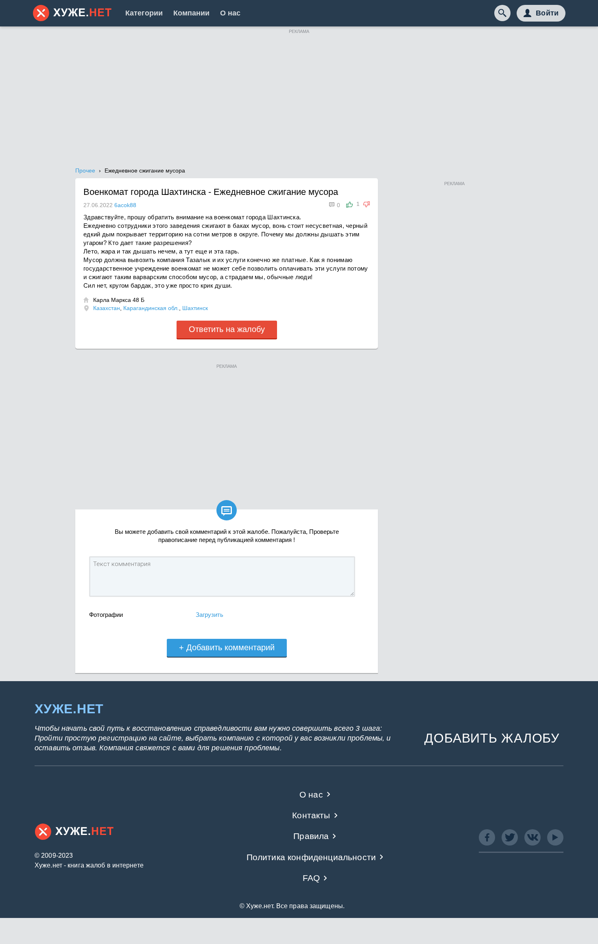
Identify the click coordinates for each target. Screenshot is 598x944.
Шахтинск (195, 308)
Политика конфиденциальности (311, 857)
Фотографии (106, 614)
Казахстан (106, 308)
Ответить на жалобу (227, 329)
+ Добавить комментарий (227, 647)
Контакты (311, 815)
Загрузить (209, 614)
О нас (230, 13)
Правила (311, 836)
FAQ (311, 878)
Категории (144, 13)
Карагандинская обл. (151, 308)
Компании (191, 13)
